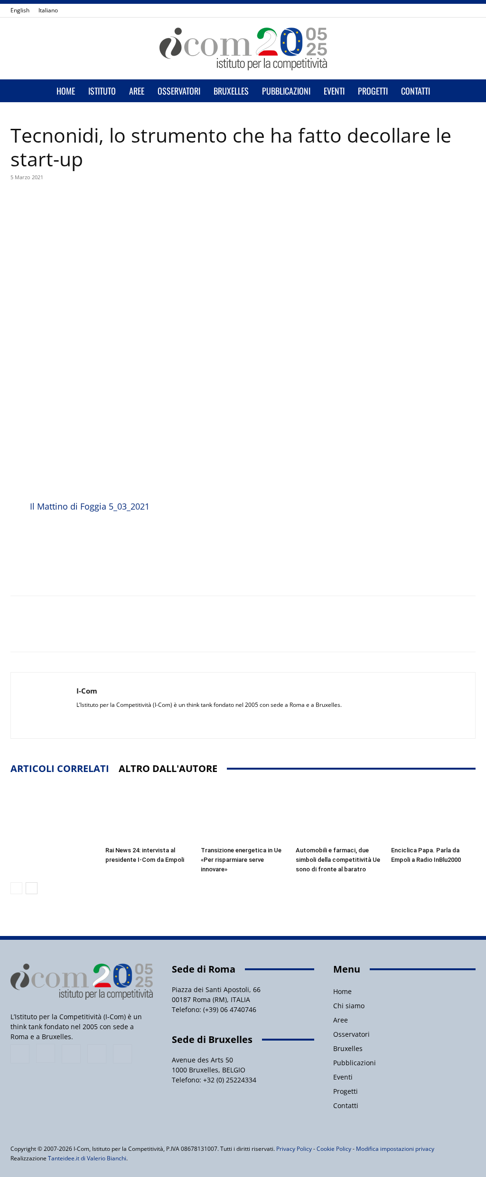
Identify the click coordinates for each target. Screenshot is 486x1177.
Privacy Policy (294, 1149)
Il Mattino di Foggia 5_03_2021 (90, 506)
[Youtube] (468, 10)
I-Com (86, 690)
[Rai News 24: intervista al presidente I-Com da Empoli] (147, 813)
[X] (453, 10)
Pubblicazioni (286, 91)
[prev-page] (16, 888)
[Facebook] (406, 10)
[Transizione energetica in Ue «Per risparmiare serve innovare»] (243, 813)
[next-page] (31, 888)
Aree (136, 91)
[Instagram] (421, 10)
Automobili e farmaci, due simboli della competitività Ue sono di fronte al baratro (338, 860)
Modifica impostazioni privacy (395, 1149)
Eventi (334, 91)
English (19, 10)
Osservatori (179, 91)
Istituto (102, 91)
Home (65, 91)
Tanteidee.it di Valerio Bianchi (87, 1158)
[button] (464, 91)
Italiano (48, 10)
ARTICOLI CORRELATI (59, 768)
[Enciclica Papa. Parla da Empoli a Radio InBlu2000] (433, 813)
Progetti (373, 91)
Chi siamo (348, 1005)
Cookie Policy (334, 1149)
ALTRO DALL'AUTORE (168, 768)
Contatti (415, 91)
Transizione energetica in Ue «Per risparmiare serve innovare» (241, 860)
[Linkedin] (437, 10)
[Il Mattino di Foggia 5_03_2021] (18, 537)
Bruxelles (231, 91)
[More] (235, 204)
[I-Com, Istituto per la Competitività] (243, 49)
